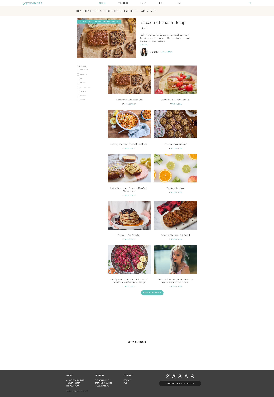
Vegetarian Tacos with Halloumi (175, 99)
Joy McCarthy (166, 52)
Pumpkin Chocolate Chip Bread (175, 235)
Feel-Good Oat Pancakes (129, 235)
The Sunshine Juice (175, 188)
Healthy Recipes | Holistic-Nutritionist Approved (100, 22)
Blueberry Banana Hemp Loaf (129, 99)
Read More (144, 45)
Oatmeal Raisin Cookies (175, 144)
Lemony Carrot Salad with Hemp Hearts (129, 144)
